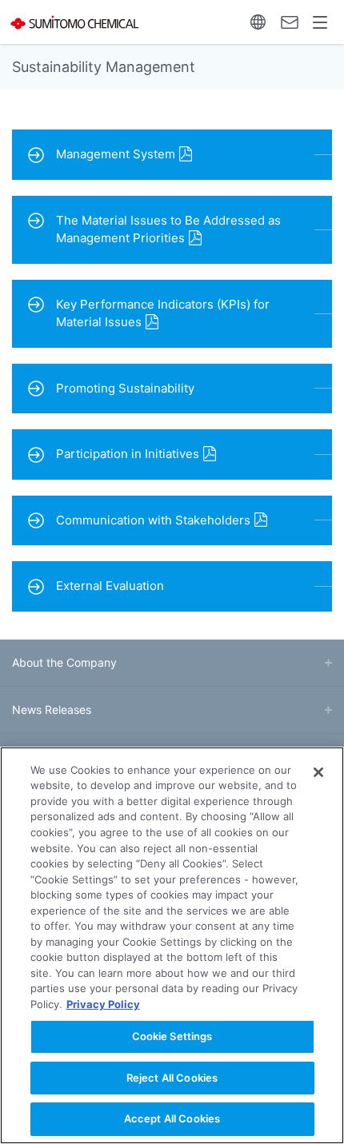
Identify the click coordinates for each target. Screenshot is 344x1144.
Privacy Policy (103, 1004)
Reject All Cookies (172, 1077)
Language (258, 22)
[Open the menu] (320, 22)
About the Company (64, 662)
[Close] (318, 772)
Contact (289, 22)
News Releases (51, 709)
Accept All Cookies (172, 1118)
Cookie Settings (172, 1036)
